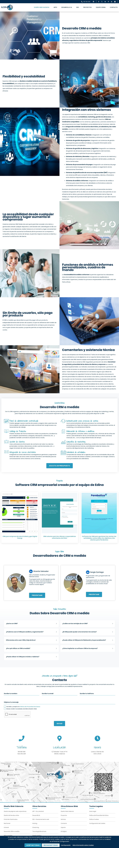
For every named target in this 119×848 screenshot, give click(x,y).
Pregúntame (37, 595)
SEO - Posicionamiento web (40, 819)
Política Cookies (94, 819)
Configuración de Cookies (97, 823)
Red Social (7, 823)
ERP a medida (8, 835)
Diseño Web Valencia (41, 7)
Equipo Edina (100, 7)
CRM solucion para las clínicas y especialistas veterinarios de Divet (59, 537)
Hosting (34, 823)
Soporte (63, 827)
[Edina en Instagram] (115, 1)
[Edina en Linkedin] (105, 1)
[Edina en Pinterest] (108, 1)
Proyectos (87, 7)
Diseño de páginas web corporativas (15, 811)
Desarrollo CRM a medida (11, 831)
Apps (55, 7)
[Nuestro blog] (111, 1)
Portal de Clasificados (11, 819)
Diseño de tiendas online (11, 815)
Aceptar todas (32, 845)
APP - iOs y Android (38, 811)
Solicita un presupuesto (59, 466)
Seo (77, 7)
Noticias (63, 819)
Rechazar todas (51, 845)
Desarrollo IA (66, 7)
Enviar (59, 723)
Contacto (114, 7)
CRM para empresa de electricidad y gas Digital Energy (20, 537)
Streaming (35, 827)
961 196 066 (21, 752)
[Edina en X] (102, 2)
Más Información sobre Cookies (83, 845)
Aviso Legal (92, 811)
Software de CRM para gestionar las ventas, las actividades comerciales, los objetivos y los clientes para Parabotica (99, 538)
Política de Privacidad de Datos (30, 706)
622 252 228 (22, 754)
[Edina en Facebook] (98, 1)
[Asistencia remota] (93, 2)
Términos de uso (115, 801)
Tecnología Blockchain (39, 831)
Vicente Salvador (41, 571)
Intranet (6, 827)
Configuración (66, 845)
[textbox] (31, 623)
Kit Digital (63, 831)
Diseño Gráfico (36, 835)
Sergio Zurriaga (97, 572)
